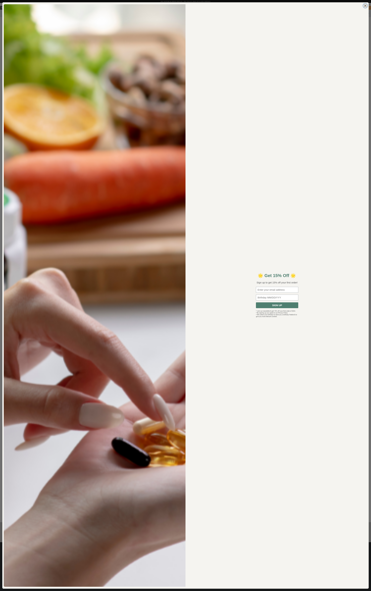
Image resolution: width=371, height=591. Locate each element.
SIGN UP (277, 305)
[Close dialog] (365, 5)
